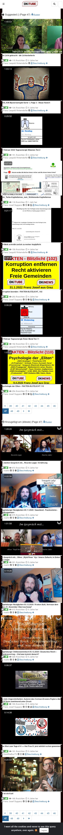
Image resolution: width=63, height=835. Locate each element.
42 (29, 405)
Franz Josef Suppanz (13, 205)
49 (18, 411)
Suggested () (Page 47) (17, 14)
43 (35, 405)
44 (42, 405)
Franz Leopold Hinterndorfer (15, 63)
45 (48, 405)
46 (54, 405)
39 (10, 405)
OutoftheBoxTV (10, 754)
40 (17, 405)
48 (12, 411)
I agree (44, 830)
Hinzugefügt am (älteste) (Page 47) (23, 422)
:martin (6, 470)
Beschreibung (38, 63)
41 (23, 405)
